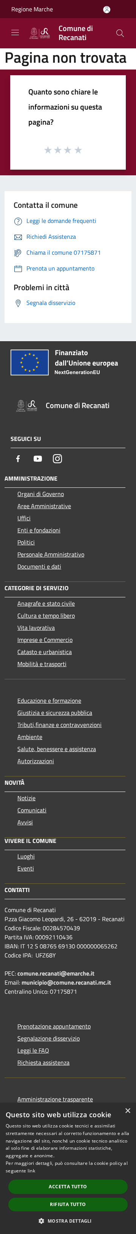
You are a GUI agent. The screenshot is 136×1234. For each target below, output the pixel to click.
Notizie (26, 798)
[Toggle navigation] (15, 32)
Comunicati (31, 810)
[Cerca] (120, 33)
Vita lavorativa (36, 627)
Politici (26, 542)
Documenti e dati (39, 566)
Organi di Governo (40, 493)
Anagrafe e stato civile (46, 603)
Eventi (25, 868)
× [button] (127, 1111)
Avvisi (25, 822)
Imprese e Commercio (45, 639)
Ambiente (29, 736)
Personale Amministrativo (50, 554)
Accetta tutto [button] (68, 1186)
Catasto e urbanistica (44, 651)
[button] (67, 1220)
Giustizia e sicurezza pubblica (54, 712)
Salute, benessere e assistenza (56, 748)
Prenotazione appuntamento (54, 1026)
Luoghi (26, 856)
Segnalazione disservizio (48, 1038)
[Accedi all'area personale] (106, 10)
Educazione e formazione (49, 700)
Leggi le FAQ (33, 1050)
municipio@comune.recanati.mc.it (66, 982)
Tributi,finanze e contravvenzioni (59, 724)
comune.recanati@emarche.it (55, 973)
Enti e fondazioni (38, 530)
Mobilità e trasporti (41, 663)
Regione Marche (32, 9)
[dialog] (68, 1168)
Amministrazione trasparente (55, 1099)
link (31, 1171)
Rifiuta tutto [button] (68, 1204)
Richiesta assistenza (43, 1062)
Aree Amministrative (44, 505)
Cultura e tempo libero (46, 615)
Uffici (24, 518)
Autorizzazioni (35, 760)
